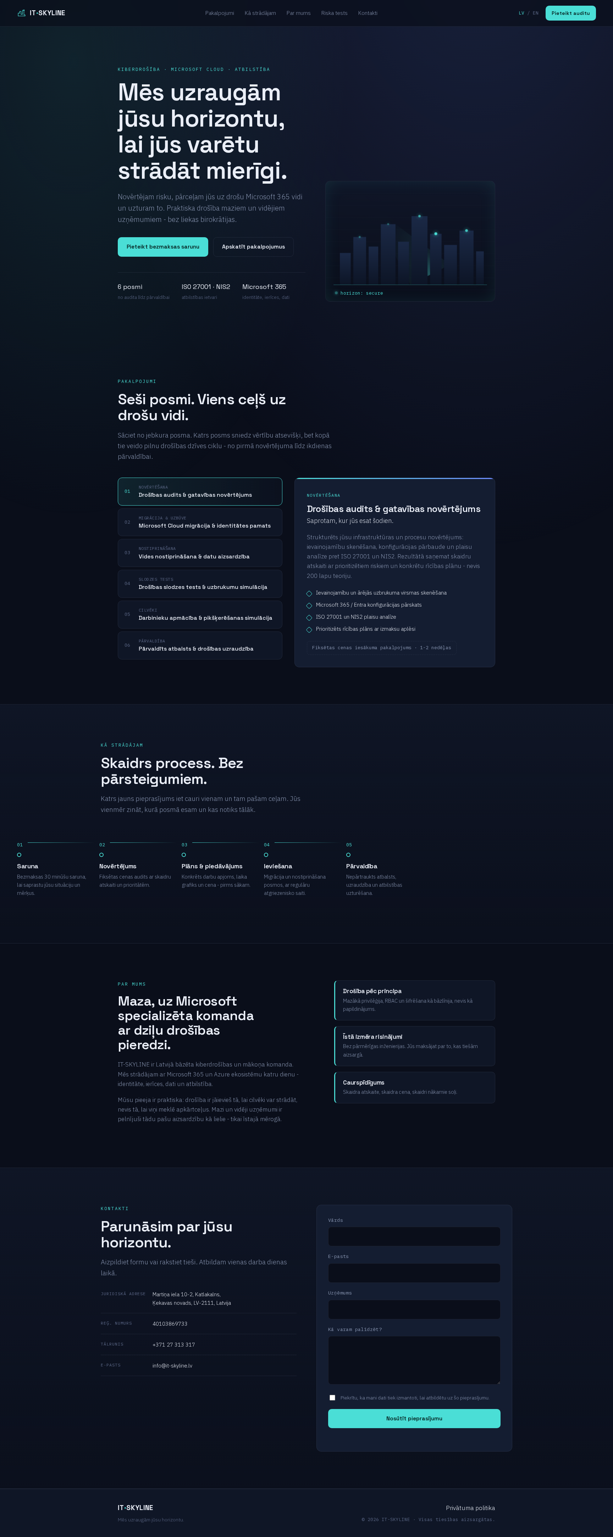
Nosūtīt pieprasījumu (414, 1418)
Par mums (299, 13)
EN (536, 13)
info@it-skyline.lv (172, 1365)
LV (521, 13)
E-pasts (338, 1256)
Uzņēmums (340, 1293)
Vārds (335, 1220)
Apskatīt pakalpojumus (253, 246)
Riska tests (334, 13)
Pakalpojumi (219, 13)
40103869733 (170, 1323)
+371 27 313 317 (174, 1344)
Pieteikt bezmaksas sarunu (163, 246)
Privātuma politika (470, 1508)
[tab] (200, 492)
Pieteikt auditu (571, 13)
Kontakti (367, 13)
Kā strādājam (260, 13)
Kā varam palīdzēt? (355, 1329)
